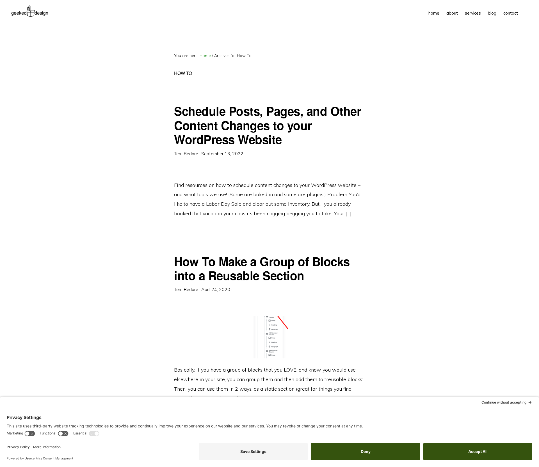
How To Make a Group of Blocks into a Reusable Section (262, 268)
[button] (525, 9)
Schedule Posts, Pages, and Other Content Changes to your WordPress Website (267, 125)
